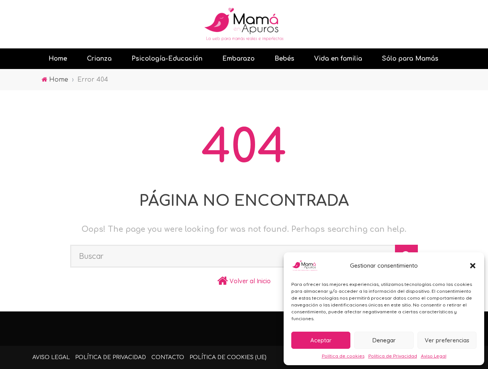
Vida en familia (338, 58)
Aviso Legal (433, 356)
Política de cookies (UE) (227, 357)
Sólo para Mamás (410, 58)
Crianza (99, 58)
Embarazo (238, 58)
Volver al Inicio (250, 281)
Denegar (384, 340)
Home (57, 58)
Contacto (167, 357)
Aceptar (321, 340)
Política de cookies (343, 356)
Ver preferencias (447, 340)
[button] (473, 266)
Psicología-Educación (167, 58)
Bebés (284, 58)
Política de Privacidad (392, 356)
